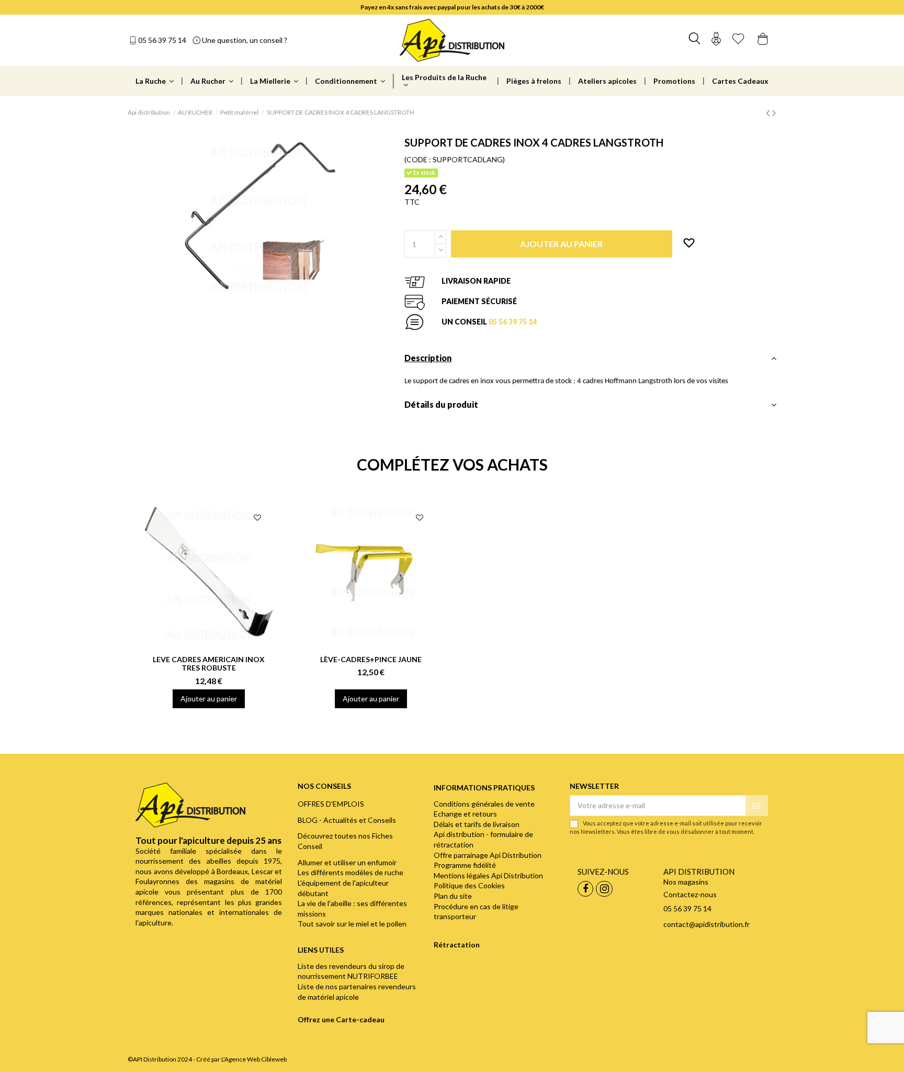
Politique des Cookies (469, 885)
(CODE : (417, 159)
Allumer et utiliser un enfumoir (347, 862)
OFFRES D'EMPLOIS (331, 803)
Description (427, 358)
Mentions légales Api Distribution (488, 875)
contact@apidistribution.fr (706, 924)
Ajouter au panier (208, 698)
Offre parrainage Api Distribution (487, 855)
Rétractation (457, 944)
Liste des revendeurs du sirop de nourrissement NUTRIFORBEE (351, 971)
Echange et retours (465, 813)
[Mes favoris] (738, 40)
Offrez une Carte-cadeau (341, 1019)
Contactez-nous (690, 894)
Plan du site (453, 895)
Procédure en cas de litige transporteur (476, 911)
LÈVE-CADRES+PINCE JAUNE (371, 659)
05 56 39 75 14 (162, 40)
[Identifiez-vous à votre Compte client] (716, 40)
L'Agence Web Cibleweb (254, 1059)
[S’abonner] (756, 806)
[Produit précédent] (769, 112)
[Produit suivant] (774, 112)
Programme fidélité (465, 865)
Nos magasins (685, 881)
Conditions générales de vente (484, 803)
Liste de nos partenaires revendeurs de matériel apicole (357, 991)
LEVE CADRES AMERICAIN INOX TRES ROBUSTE (209, 664)
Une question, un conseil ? (244, 40)
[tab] (590, 361)
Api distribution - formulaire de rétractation (483, 839)
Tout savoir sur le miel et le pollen (352, 923)
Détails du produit (441, 404)
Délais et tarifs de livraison (476, 824)
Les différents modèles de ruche (350, 872)
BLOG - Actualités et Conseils (347, 820)
